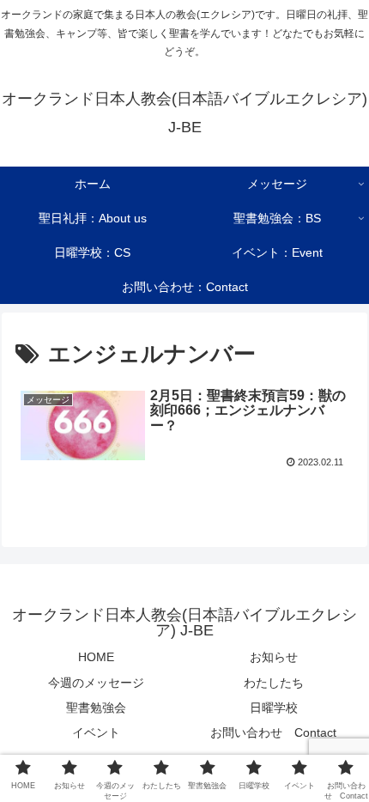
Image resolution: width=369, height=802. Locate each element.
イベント (96, 732)
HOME (96, 657)
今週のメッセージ (96, 683)
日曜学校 (274, 707)
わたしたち (274, 683)
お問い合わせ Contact (273, 732)
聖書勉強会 (96, 707)
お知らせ (274, 657)
